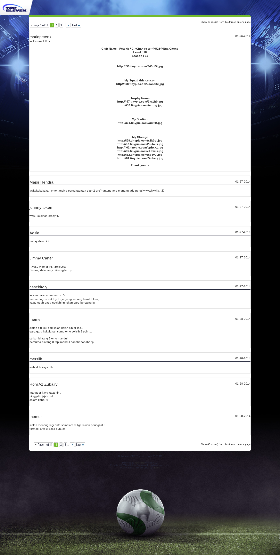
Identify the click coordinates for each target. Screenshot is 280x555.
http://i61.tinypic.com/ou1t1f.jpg (140, 122)
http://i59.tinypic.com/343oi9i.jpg (140, 66)
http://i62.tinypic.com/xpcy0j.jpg (140, 154)
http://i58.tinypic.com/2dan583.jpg (140, 84)
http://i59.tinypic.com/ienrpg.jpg (140, 105)
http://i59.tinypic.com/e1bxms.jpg (140, 151)
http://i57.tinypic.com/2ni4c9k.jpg (140, 144)
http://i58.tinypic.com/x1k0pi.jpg (140, 140)
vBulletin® (140, 462)
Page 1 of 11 (41, 25)
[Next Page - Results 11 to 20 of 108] (68, 25)
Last (74, 25)
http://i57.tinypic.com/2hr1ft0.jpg (140, 101)
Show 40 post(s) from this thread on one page (226, 22)
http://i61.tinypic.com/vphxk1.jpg (140, 147)
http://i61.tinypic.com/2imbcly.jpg (140, 158)
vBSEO (156, 467)
